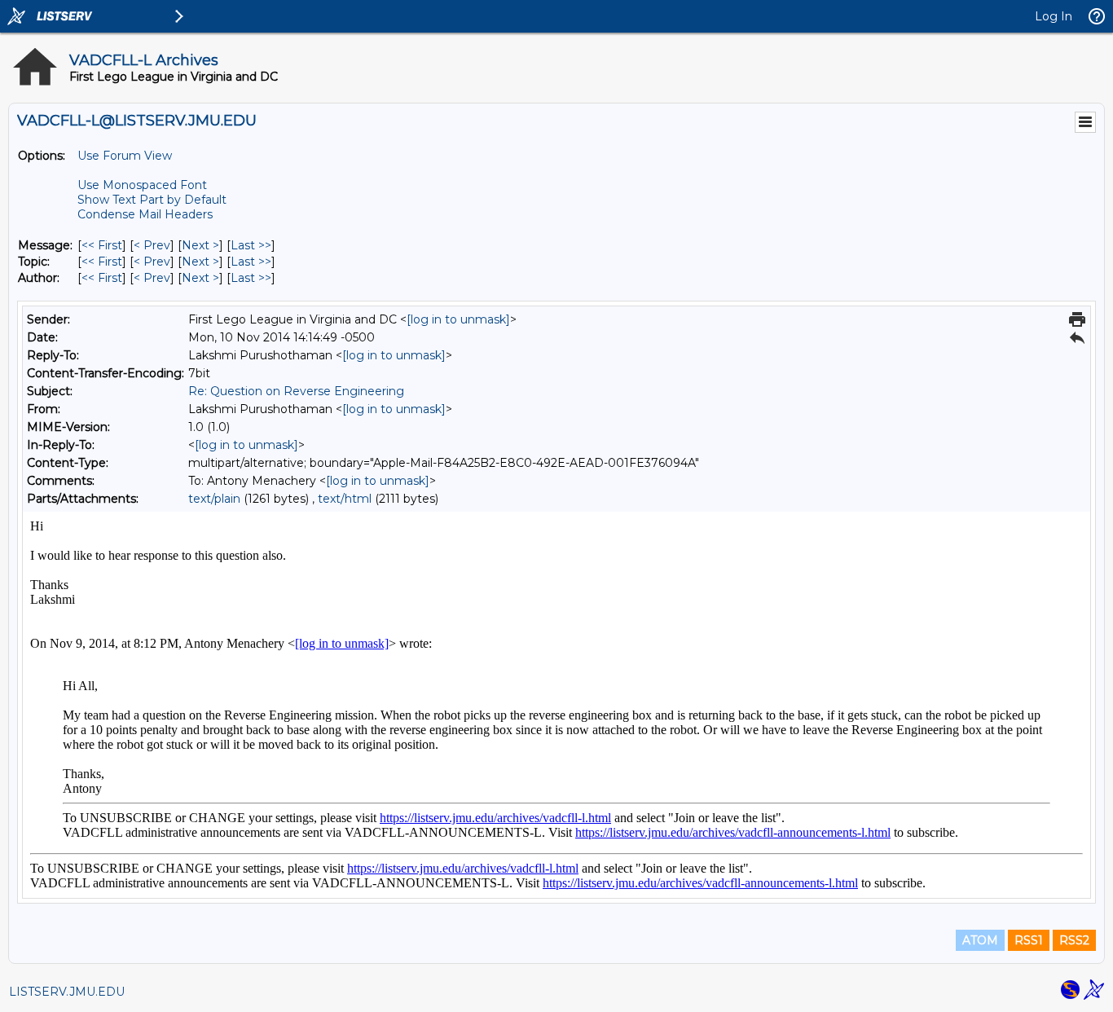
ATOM (980, 940)
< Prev (152, 245)
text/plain (214, 498)
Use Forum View (124, 155)
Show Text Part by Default (152, 199)
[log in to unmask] (458, 319)
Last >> (251, 245)
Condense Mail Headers (145, 214)
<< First (101, 245)
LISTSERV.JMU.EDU (67, 991)
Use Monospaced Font (142, 185)
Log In (1053, 16)
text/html (345, 498)
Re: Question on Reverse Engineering (296, 391)
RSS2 (1074, 940)
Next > (200, 245)
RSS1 (1028, 940)
